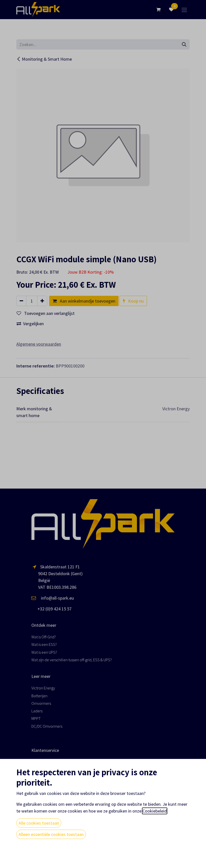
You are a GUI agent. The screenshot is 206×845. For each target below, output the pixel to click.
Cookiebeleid (154, 811)
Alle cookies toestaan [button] (39, 823)
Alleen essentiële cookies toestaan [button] (51, 834)
